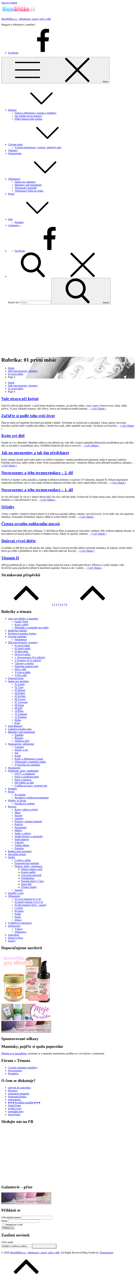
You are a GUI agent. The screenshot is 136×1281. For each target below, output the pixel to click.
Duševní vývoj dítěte (18, 541)
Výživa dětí (21, 675)
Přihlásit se (8, 1228)
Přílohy (18, 830)
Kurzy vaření (21, 624)
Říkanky (19, 738)
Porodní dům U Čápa (32, 881)
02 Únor (19, 687)
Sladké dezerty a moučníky (29, 836)
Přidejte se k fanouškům (13, 1053)
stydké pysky (15, 1108)
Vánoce (19, 928)
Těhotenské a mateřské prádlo (30, 761)
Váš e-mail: (7, 1242)
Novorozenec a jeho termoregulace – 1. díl (37, 490)
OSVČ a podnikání (25, 773)
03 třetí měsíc (22, 651)
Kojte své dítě (13, 435)
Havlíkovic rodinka (25, 803)
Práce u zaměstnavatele (27, 776)
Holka (18, 720)
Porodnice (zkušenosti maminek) (32, 797)
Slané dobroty (22, 839)
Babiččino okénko (17, 630)
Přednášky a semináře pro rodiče (32, 627)
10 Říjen (19, 711)
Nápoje (18, 815)
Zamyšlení (13, 934)
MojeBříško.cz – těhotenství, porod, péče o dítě (26, 19)
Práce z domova (23, 779)
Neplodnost (21, 639)
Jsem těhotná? (15, 726)
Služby (11, 857)
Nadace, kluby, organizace (28, 866)
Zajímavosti (14, 925)
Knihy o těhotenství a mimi (29, 758)
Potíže (18, 914)
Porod (11, 193)
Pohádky (19, 222)
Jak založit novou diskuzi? (28, 116)
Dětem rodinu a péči (31, 869)
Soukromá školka (17, 1096)
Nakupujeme (14, 153)
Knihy (18, 755)
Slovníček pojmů (17, 854)
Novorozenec (15, 1070)
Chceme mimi (15, 144)
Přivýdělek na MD (24, 782)
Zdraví (18, 920)
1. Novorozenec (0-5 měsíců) (30, 657)
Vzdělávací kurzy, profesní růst (31, 785)
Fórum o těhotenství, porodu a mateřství (35, 113)
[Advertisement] (68, 330)
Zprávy (12, 940)
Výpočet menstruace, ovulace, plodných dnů (38, 147)
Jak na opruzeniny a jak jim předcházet (35, 452)
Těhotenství (14, 179)
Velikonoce (20, 931)
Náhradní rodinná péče (26, 666)
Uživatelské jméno (11, 1217)
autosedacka (14, 1099)
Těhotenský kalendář (25, 187)
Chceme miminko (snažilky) (22, 1067)
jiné (16, 752)
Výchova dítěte (23, 672)
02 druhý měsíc (23, 648)
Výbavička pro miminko (27, 764)
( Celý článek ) (98, 408)
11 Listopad (21, 714)
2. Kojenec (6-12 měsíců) (28, 660)
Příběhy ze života (17, 800)
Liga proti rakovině (31, 875)
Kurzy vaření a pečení (26, 809)
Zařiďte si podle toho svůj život (28, 416)
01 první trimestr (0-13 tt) (28, 899)
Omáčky (19, 818)
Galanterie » (14, 225)
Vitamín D (10, 558)
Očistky (7, 507)
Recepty (12, 806)
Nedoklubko (27, 878)
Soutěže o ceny (16, 893)
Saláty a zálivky (23, 833)
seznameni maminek (18, 1093)
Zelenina (19, 848)
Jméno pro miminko (25, 181)
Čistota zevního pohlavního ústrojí (30, 524)
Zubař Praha (14, 1105)
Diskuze (12, 110)
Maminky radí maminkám (28, 184)
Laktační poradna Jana (20, 729)
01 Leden (20, 684)
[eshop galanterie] (26, 1031)
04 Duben (20, 693)
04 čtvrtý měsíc (23, 654)
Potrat (18, 917)
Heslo (4, 1221)
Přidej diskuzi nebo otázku (28, 119)
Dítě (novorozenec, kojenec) (23, 642)
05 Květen (20, 696)
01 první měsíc (22, 645)
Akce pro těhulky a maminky (23, 618)
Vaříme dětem (22, 845)
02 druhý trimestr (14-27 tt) (29, 902)
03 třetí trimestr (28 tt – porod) (30, 905)
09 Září (18, 708)
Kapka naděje (28, 872)
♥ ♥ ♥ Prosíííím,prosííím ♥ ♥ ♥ (24, 1102)
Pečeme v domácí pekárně (28, 821)
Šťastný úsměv (29, 887)
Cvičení (19, 908)
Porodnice (13, 1073)
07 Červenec (21, 702)
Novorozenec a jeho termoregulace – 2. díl (37, 473)
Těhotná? (13, 150)
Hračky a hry (21, 749)
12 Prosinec (21, 717)
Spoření (19, 890)
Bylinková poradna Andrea (22, 633)
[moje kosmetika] (26, 1019)
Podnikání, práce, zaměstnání (23, 770)
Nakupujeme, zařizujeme (21, 744)
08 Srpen (19, 705)
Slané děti (26, 884)
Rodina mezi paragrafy (20, 851)
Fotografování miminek (27, 863)
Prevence (13, 1090)
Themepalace (106, 1252)
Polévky (19, 824)
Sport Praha (14, 1114)
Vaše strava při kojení (19, 398)
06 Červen (20, 699)
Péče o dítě (20, 669)
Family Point (21, 621)
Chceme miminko (17, 636)
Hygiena (19, 911)
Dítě (10, 219)
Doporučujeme (16, 678)
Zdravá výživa (15, 937)
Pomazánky (21, 827)
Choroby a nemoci (24, 663)
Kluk (17, 723)
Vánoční (19, 842)
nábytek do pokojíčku (19, 1087)
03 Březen (20, 690)
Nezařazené (14, 767)
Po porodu (20, 794)
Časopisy (19, 746)
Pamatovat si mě (13, 1224)
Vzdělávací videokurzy (20, 923)
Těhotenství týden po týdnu (29, 190)
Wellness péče (22, 741)
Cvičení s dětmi (23, 860)
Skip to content (9, 2)
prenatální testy (16, 1111)
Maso (17, 812)
